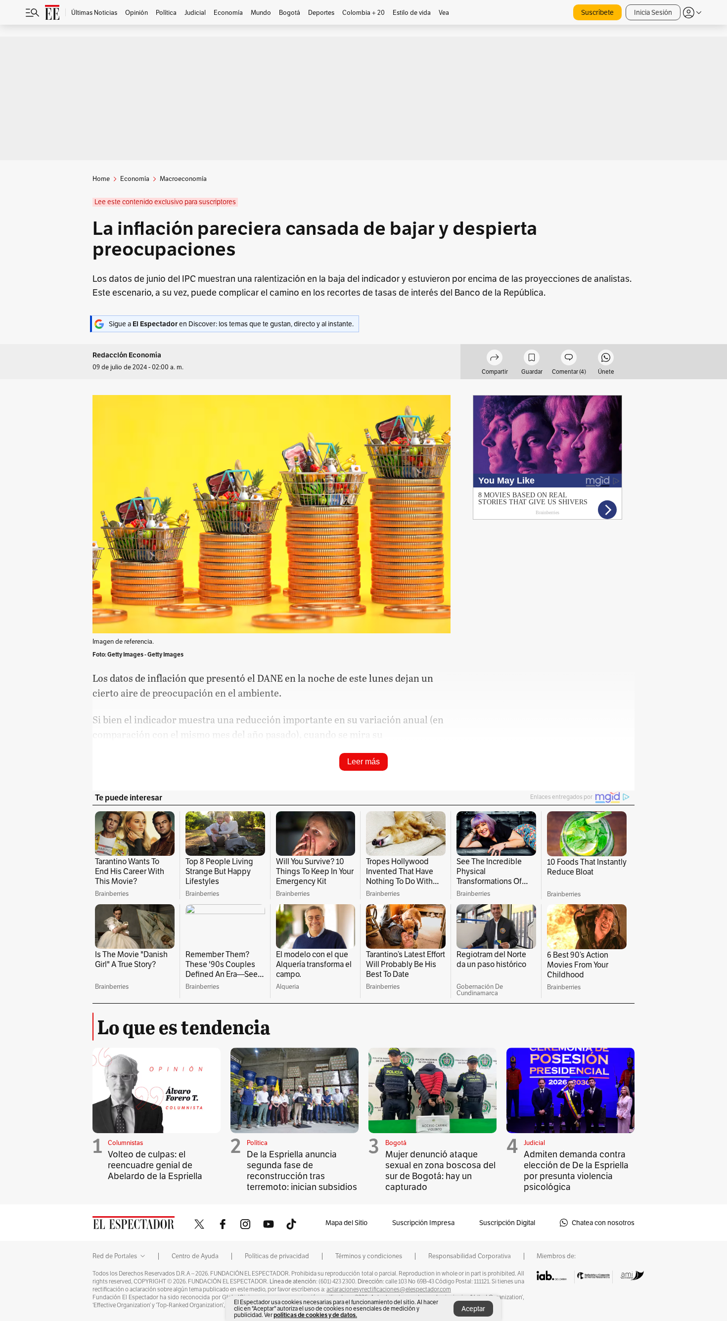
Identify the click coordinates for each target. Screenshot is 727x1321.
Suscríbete (597, 12)
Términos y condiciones (368, 1256)
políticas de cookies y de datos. (315, 1315)
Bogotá (396, 1143)
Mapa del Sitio (346, 1222)
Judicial (534, 1143)
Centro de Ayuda (195, 1256)
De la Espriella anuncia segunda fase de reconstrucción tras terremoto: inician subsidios (302, 1170)
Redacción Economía (126, 355)
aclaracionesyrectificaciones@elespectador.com (388, 1289)
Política (257, 1143)
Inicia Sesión (653, 12)
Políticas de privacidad (277, 1256)
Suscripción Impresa (423, 1222)
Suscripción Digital (507, 1222)
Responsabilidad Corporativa (469, 1256)
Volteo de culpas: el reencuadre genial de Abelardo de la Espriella (155, 1165)
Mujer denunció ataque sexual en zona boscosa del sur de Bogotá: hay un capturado (440, 1170)
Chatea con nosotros (603, 1222)
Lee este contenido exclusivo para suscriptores (165, 202)
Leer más (363, 761)
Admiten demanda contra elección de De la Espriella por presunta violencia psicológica (576, 1170)
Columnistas (125, 1143)
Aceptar (473, 1308)
